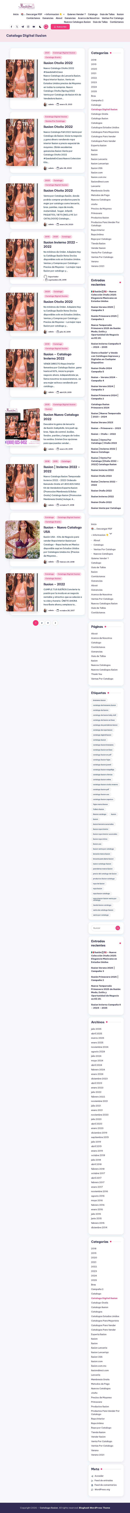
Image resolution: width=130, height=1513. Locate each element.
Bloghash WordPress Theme (94, 1507)
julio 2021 (96, 1105)
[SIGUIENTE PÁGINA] (55, 623)
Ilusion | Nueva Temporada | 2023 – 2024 (106, 415)
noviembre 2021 (99, 1101)
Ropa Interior (98, 230)
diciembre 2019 (99, 1132)
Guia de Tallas (98, 567)
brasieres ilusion (99, 700)
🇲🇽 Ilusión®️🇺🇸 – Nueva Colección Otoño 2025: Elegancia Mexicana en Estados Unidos (104, 296)
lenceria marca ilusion (101, 854)
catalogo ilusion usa (101, 794)
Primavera (96, 213)
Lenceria (95, 186)
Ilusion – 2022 (54, 584)
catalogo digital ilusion (102, 735)
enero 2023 (97, 1087)
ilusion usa (97, 844)
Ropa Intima (97, 234)
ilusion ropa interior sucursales (105, 834)
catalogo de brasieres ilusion (104, 705)
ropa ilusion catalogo (101, 893)
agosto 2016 (97, 1196)
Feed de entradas (104, 1480)
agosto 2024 (98, 1051)
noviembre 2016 (99, 1191)
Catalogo (58, 180)
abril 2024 (96, 1065)
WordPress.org (102, 1489)
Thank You (96, 674)
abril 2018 (96, 1164)
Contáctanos (98, 576)
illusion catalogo (99, 814)
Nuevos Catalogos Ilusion (104, 603)
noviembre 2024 (99, 1047)
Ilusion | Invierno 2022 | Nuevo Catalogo (104, 450)
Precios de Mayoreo (101, 208)
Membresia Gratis (100, 190)
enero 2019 (97, 1150)
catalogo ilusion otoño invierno (105, 784)
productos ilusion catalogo (104, 879)
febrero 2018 (97, 1168)
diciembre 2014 (99, 1227)
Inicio (94, 524)
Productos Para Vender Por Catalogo (105, 224)
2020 (47, 180)
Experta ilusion (99, 145)
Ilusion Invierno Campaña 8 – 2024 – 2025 (106, 345)
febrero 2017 (97, 1182)
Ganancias (97, 580)
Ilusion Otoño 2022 (58, 63)
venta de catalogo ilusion (103, 910)
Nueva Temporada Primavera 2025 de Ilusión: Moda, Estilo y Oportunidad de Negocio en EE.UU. (106, 331)
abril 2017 (96, 1177)
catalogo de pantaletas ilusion (105, 725)
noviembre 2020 (100, 1114)
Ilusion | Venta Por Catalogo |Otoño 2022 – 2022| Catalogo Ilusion (104, 461)
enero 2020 (97, 1128)
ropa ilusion (97, 889)
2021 (47, 53)
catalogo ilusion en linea (102, 750)
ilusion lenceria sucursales (103, 824)
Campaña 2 (97, 100)
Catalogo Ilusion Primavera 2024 (100, 406)
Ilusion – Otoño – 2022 (103, 434)
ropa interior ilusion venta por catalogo (104, 899)
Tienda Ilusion (98, 243)
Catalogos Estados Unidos (105, 127)
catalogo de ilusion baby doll (104, 715)
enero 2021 (97, 1110)
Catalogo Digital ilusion (64, 53)
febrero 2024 (98, 1069)
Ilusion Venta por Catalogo (106, 508)
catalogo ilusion (99, 740)
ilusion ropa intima (100, 839)
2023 (94, 82)
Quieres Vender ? (100, 558)
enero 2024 (97, 1074)
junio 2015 (96, 1218)
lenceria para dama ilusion (103, 859)
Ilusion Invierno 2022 (102, 470)
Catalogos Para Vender (103, 136)
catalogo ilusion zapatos (103, 799)
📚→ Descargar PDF (101, 528)
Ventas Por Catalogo (55, 121)
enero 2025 (97, 1042)
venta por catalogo (101, 915)
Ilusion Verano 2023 (102, 422)
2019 (47, 237)
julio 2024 (96, 1056)
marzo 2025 (97, 1038)
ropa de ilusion (98, 884)
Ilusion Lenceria (99, 159)
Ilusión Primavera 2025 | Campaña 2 (104, 318)
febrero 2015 (97, 1223)
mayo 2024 (97, 1060)
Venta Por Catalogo (101, 252)
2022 (94, 78)
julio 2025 (96, 1029)
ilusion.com (97, 172)
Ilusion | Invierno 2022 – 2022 (104, 483)
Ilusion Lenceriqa (100, 163)
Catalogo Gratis (53, 57)
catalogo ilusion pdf (101, 789)
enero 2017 (97, 1187)
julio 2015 (96, 1214)
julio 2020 (96, 1119)
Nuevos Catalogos (101, 199)
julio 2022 (96, 1092)
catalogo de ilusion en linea (104, 720)
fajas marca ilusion (100, 804)
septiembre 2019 (100, 1137)
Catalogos (96, 123)
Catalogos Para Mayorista (105, 132)
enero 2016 (97, 1209)
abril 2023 (96, 1083)
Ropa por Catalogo (101, 239)
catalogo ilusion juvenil (102, 765)
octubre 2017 (98, 1173)
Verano (95, 261)
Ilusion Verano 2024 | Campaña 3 (103, 388)
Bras (93, 96)
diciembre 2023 (99, 1078)
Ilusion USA (97, 168)
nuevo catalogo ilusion (102, 864)
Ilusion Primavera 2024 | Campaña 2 (104, 397)
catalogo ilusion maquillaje (103, 770)
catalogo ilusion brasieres (103, 745)
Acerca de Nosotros (101, 594)
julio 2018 (96, 1159)
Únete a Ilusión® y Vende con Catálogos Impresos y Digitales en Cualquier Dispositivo (105, 357)
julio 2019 (96, 1141)
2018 (47, 461)
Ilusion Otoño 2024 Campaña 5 (101, 370)
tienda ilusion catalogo (102, 905)
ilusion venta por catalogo (103, 849)
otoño (94, 204)
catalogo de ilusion (100, 710)
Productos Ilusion (100, 217)
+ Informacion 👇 (100, 535)
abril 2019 (96, 1146)
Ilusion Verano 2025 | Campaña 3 (103, 309)
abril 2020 (96, 1123)
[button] (60, 26)
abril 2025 (96, 1033)
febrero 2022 (98, 1096)
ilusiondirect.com (100, 181)
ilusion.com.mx (98, 177)
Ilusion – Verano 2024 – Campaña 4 (104, 379)
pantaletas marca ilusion (102, 869)
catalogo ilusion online (102, 779)
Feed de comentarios (106, 1485)
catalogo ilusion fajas (101, 760)
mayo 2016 (97, 1200)
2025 (94, 91)
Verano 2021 (97, 266)
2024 (94, 87)
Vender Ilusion (98, 248)
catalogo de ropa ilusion (102, 730)
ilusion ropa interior (100, 829)
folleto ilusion (98, 809)
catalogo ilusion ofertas (102, 775)
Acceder (99, 1475)
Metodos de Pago (100, 195)
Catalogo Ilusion (53, 578)
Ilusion (48, 409)
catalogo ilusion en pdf (102, 755)
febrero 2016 (97, 1205)
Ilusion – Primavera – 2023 (106, 428)
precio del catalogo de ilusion (105, 874)
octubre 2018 (98, 1155)
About (97, 540)
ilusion (113, 814)
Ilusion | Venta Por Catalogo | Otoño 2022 (104, 441)
